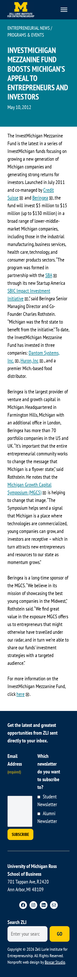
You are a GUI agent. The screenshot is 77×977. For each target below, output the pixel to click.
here (20, 694)
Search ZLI (17, 922)
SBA (48, 275)
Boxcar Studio (55, 962)
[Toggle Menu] (64, 10)
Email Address (14, 763)
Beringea (40, 197)
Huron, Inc (29, 360)
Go (59, 933)
